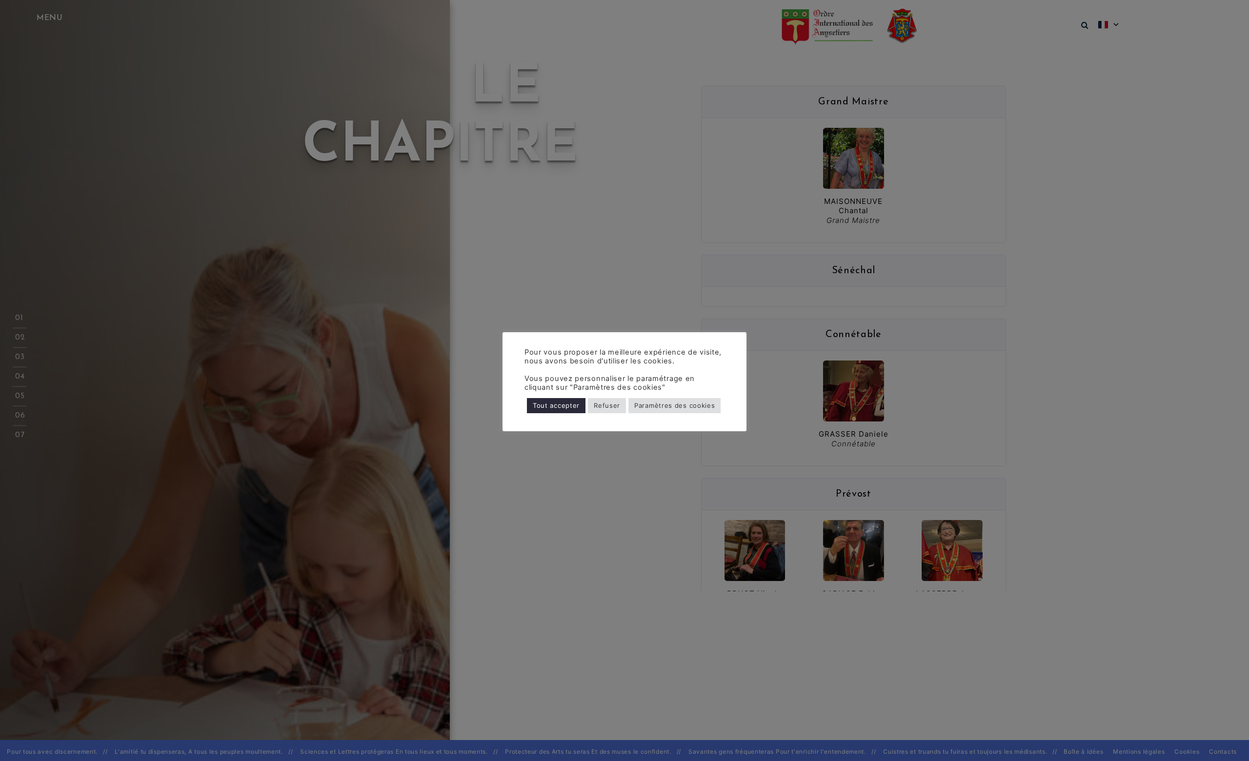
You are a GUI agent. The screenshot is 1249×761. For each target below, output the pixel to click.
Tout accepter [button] (556, 405)
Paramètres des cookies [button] (674, 405)
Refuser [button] (607, 405)
